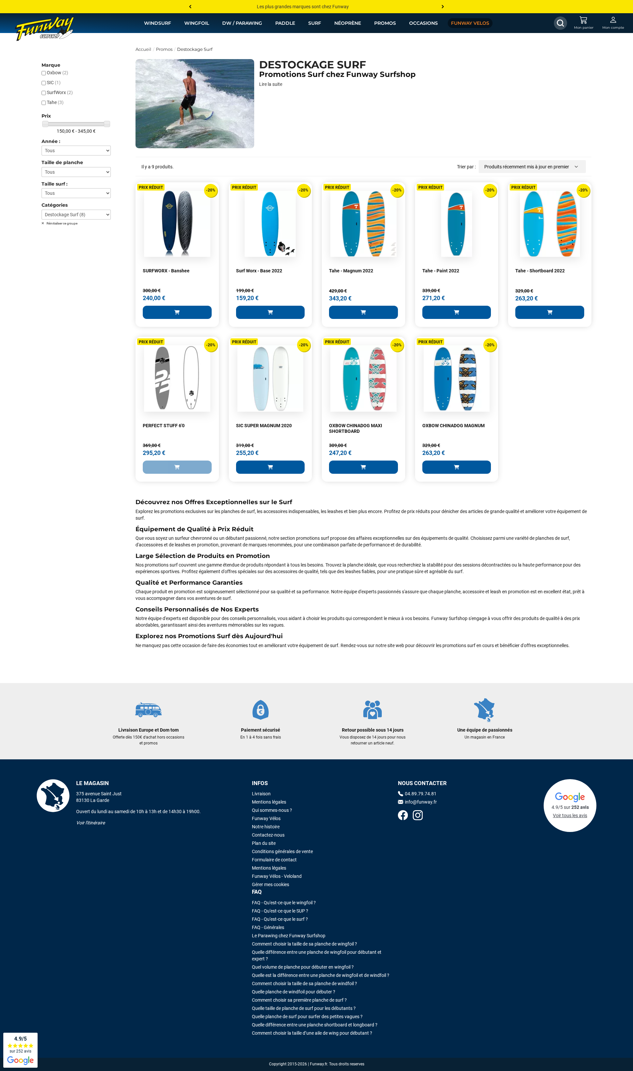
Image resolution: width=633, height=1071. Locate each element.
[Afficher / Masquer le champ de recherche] (560, 23)
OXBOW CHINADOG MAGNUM (453, 425)
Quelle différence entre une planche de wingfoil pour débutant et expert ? (316, 955)
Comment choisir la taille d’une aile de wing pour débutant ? (312, 1033)
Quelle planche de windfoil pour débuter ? (293, 991)
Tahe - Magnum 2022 (351, 270)
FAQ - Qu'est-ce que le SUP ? (280, 911)
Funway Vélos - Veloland (277, 876)
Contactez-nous (268, 835)
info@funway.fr (421, 802)
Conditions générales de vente (282, 851)
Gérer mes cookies (270, 884)
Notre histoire (266, 826)
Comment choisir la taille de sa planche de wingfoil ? (304, 944)
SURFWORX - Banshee (166, 270)
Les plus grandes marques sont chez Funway (303, 6)
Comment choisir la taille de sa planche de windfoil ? (304, 983)
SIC (54, 82)
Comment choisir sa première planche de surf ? (299, 1000)
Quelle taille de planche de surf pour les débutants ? (304, 1008)
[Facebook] (403, 816)
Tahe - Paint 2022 (440, 270)
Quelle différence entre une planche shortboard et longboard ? (314, 1024)
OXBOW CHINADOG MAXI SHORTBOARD (355, 428)
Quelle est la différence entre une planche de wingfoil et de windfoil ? (320, 975)
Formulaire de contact (274, 859)
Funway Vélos (266, 818)
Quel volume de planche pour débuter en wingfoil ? (303, 967)
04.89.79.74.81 (421, 793)
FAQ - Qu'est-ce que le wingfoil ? (284, 902)
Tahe (55, 102)
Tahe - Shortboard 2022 (540, 270)
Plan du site (264, 843)
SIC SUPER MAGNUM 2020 (264, 425)
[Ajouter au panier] (177, 312)
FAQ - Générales (268, 927)
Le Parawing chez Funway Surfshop (288, 935)
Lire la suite (270, 84)
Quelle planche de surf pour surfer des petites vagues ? (307, 1016)
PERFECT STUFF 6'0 (164, 425)
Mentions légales (269, 802)
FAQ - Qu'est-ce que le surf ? (280, 919)
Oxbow (57, 72)
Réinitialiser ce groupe (61, 223)
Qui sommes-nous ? (272, 810)
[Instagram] (418, 816)
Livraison (261, 793)
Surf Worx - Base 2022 (259, 270)
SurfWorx (60, 92)
